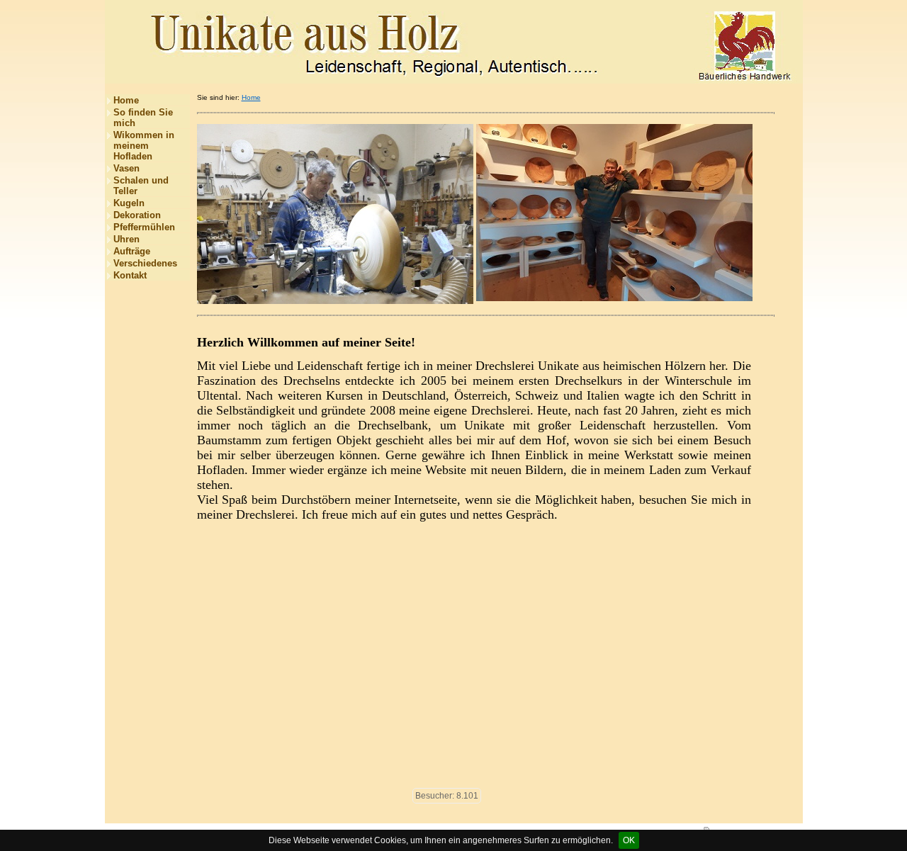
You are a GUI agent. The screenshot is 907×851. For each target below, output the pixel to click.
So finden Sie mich (143, 117)
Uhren (126, 239)
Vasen (126, 168)
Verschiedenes (145, 263)
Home (126, 100)
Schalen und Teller (141, 185)
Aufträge (131, 251)
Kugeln (129, 203)
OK (629, 840)
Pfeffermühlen (144, 227)
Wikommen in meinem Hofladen (143, 146)
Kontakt (130, 275)
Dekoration (137, 215)
